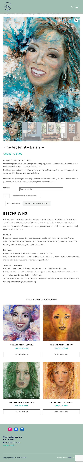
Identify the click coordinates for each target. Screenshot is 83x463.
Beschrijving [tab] (13, 203)
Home (5, 14)
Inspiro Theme (62, 458)
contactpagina (9, 445)
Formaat (6, 188)
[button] (76, 20)
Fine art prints (32, 14)
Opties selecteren (21, 354)
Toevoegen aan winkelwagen (25, 196)
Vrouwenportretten (17, 14)
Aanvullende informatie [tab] (37, 203)
